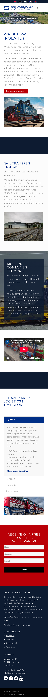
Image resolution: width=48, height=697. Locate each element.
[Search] (36, 7)
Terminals (10, 647)
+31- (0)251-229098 (15, 670)
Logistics (10, 636)
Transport (10, 639)
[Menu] (41, 7)
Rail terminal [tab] (11, 491)
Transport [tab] (10, 479)
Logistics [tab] (10, 419)
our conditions (23, 625)
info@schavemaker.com (15, 673)
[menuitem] (36, 7)
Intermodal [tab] (11, 485)
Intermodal (11, 643)
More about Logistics (17, 471)
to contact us (24, 617)
